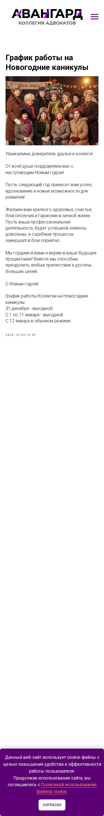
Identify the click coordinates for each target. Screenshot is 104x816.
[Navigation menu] (94, 17)
